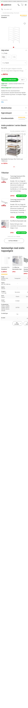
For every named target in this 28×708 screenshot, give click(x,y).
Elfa (2, 102)
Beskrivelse (6, 108)
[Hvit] (9, 57)
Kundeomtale (13, 118)
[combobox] (14, 63)
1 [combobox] (22, 79)
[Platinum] (14, 57)
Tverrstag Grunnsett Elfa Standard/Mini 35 (17, 177)
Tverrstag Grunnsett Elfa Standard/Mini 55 (17, 200)
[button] (14, 50)
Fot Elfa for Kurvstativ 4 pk (18, 221)
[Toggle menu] (26, 5)
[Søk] (2, 9)
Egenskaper (6, 113)
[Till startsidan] (6, 5)
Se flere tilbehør (13, 240)
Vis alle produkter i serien (17, 131)
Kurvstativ (16, 13)
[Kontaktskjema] (18, 4)
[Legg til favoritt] (24, 23)
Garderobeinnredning (8, 13)
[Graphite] (3, 57)
